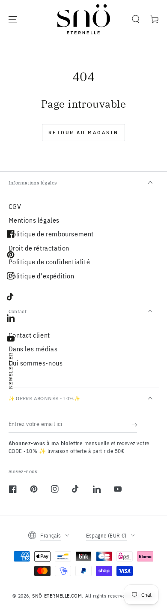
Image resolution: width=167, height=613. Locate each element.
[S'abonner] (134, 424)
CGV (15, 206)
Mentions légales (34, 220)
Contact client (29, 335)
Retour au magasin (83, 132)
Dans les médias (33, 348)
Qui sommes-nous (36, 363)
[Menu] (12, 19)
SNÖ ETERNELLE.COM (57, 595)
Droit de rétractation (39, 248)
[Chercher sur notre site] (135, 19)
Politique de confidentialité (49, 261)
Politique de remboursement (51, 233)
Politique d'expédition (42, 276)
